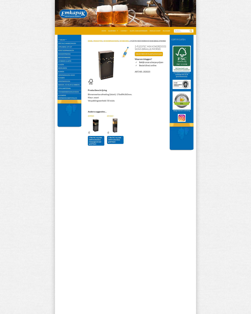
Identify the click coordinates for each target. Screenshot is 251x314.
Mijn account (155, 31)
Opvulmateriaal (64, 88)
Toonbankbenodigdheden (68, 92)
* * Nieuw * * (62, 40)
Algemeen (112, 31)
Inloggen (166, 31)
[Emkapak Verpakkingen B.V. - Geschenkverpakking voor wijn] (125, 13)
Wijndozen (124, 41)
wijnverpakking (64, 54)
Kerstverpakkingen (66, 50)
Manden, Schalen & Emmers (69, 85)
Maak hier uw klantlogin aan (149, 54)
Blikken (61, 71)
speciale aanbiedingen (67, 43)
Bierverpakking (64, 57)
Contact (124, 31)
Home (104, 31)
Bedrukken (62, 68)
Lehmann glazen (64, 61)
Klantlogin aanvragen (138, 31)
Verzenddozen (64, 81)
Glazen (61, 64)
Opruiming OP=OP (65, 47)
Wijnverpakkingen (111, 41)
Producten (97, 41)
